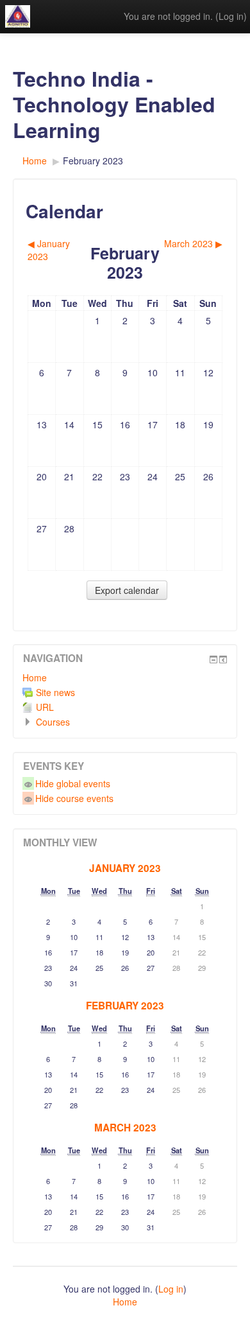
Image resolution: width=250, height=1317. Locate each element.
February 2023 (93, 160)
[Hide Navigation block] (213, 659)
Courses (53, 721)
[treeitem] (125, 677)
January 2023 (125, 868)
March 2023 (125, 1128)
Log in (231, 16)
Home (34, 677)
